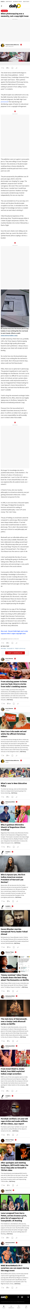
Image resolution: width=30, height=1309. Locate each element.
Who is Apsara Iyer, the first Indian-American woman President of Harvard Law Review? (13, 878)
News (7, 803)
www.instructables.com (9, 335)
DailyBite (8, 851)
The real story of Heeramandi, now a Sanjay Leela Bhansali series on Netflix (14, 1021)
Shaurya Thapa (10, 952)
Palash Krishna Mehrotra (12, 44)
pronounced (4, 102)
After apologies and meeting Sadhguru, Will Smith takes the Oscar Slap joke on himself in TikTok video (14, 1166)
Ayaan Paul (8, 1190)
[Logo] (4, 1297)
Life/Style (4, 11)
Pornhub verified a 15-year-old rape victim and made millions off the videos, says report (14, 1121)
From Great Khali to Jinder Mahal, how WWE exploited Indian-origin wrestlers (13, 1071)
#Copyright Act (10, 648)
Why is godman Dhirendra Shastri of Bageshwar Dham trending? (13, 827)
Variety (7, 762)
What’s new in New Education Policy (14, 784)
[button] (21, 44)
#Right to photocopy (20, 648)
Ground (7, 1047)
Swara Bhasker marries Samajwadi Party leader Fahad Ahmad (14, 931)
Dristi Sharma (9, 658)
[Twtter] (14, 1297)
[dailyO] (15, 6)
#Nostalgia (3, 648)
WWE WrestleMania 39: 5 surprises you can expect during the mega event (15, 1268)
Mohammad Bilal (10, 802)
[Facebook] (18, 1297)
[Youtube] (21, 1297)
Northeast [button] (9, 1)
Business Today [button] (17, 1)
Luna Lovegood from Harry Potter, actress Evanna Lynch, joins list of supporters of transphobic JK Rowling (14, 1217)
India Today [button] (26, 1)
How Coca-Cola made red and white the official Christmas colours (13, 734)
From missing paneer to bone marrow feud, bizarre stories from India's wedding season (14, 684)
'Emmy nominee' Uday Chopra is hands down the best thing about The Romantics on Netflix (15, 977)
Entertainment (9, 907)
